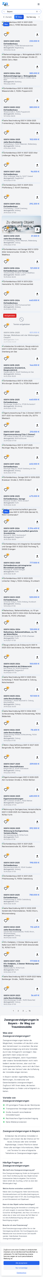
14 (30, 1011)
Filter (20, 17)
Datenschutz (21, 1273)
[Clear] (36, 11)
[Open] (39, 11)
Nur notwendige (21, 1268)
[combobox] (21, 11)
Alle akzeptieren (21, 1263)
